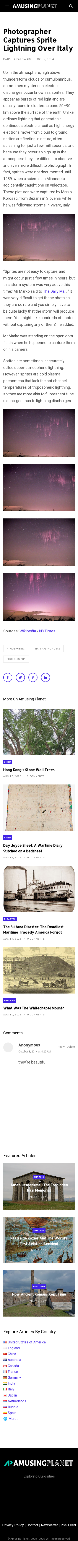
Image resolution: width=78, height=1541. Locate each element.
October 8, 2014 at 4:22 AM (34, 1051)
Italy (11, 1389)
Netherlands (17, 1401)
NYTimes (47, 631)
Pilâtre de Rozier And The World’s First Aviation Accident (39, 1241)
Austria (39, 1177)
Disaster (10, 919)
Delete (71, 1046)
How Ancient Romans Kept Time (39, 1294)
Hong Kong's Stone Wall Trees (29, 769)
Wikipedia (28, 631)
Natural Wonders (47, 648)
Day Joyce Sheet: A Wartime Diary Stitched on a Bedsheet (33, 848)
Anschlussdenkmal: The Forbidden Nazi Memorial (39, 1187)
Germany (14, 1377)
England (9, 1000)
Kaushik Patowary (17, 59)
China (7, 762)
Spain (12, 1413)
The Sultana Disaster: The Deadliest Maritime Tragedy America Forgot (33, 929)
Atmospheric (16, 648)
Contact (32, 1525)
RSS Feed (68, 1525)
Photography (16, 659)
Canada (13, 1366)
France (13, 1372)
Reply (61, 1046)
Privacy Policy (13, 1525)
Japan (12, 1395)
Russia (13, 1407)
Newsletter (49, 1525)
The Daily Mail (54, 291)
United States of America (27, 1342)
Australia (14, 1360)
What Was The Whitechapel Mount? (33, 1008)
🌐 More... (10, 1419)
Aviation (39, 1230)
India (11, 1383)
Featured (39, 1286)
